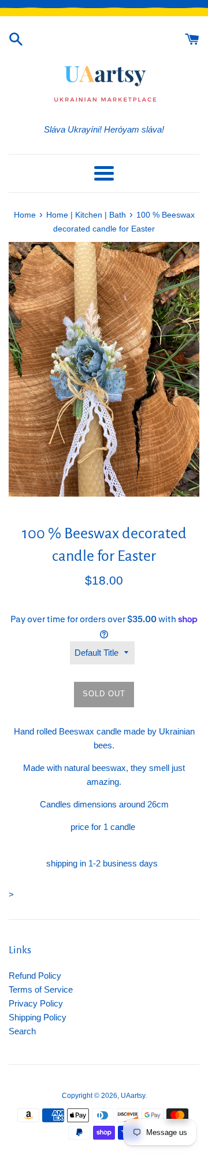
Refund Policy (35, 975)
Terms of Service (41, 989)
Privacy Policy (36, 1003)
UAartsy (133, 1096)
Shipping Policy (37, 1017)
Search (22, 1031)
